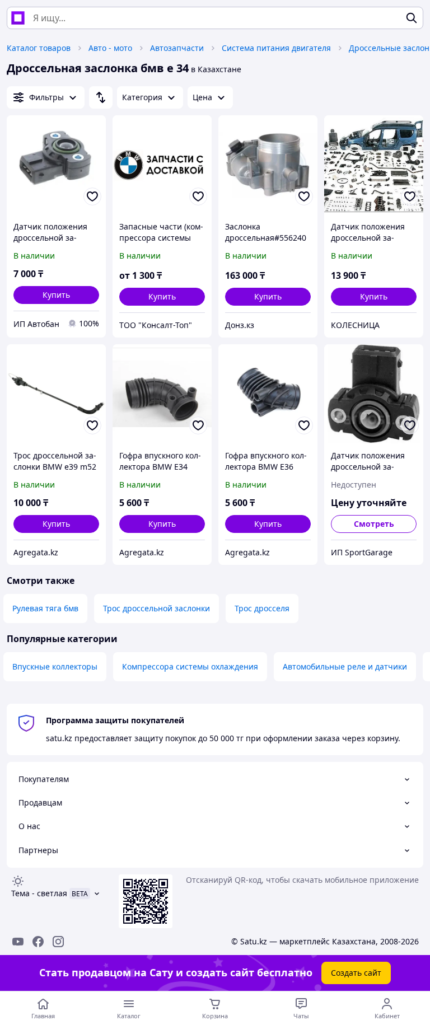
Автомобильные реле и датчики (345, 666)
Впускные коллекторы (54, 666)
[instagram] (58, 941)
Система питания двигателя (276, 48)
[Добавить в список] (92, 196)
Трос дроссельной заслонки (156, 608)
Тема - (39, 893)
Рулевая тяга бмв (45, 608)
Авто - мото (110, 48)
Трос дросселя (262, 608)
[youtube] (18, 941)
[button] (56, 295)
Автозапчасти (177, 48)
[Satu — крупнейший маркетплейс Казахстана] (18, 18)
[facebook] (38, 941)
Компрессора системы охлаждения (190, 666)
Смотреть (374, 523)
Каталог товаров (39, 48)
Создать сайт (356, 972)
